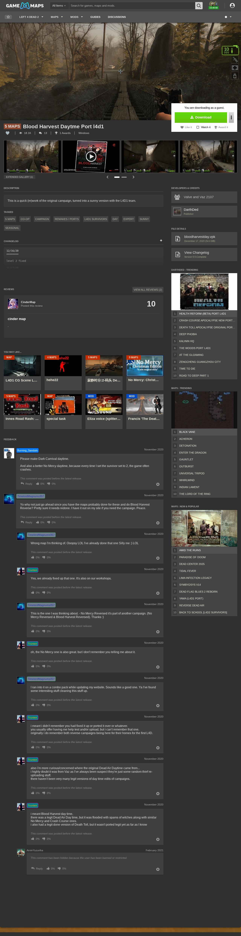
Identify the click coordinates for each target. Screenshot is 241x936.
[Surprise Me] (228, 17)
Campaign (42, 219)
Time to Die (187, 368)
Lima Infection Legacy (195, 577)
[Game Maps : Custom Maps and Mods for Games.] (25, 5)
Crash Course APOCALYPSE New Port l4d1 (207, 320)
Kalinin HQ (186, 341)
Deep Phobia (188, 334)
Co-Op (25, 219)
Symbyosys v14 (190, 584)
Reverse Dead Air (191, 605)
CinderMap (28, 302)
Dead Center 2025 (192, 563)
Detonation (187, 445)
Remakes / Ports (67, 219)
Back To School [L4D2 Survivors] (203, 612)
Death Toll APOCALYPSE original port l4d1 (207, 327)
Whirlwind (186, 480)
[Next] (134, 177)
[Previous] (107, 177)
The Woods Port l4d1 (195, 348)
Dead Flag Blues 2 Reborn (198, 591)
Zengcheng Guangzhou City (200, 361)
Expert (129, 219)
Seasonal (12, 227)
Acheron (185, 438)
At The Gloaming (191, 354)
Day (115, 219)
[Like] (7, 132)
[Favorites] (8, 17)
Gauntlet (186, 459)
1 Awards (65, 132)
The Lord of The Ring (194, 493)
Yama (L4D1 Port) (191, 598)
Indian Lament (189, 487)
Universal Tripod (191, 473)
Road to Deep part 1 (194, 375)
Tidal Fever (187, 570)
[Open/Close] (161, 241)
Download (202, 117)
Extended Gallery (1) (19, 177)
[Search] (199, 5)
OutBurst (186, 466)
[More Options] (231, 117)
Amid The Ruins (190, 550)
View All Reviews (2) (148, 289)
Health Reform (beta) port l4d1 (202, 313)
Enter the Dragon (192, 452)
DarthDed (191, 210)
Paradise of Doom (192, 557)
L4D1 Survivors (96, 219)
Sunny (144, 219)
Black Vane (187, 431)
